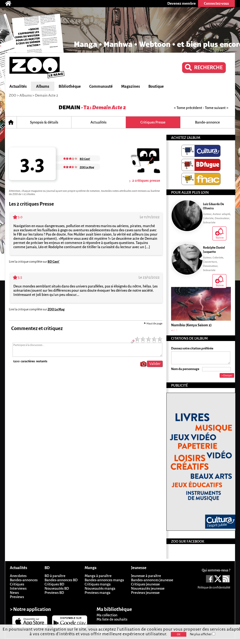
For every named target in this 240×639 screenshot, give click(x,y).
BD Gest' (54, 261)
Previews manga (97, 593)
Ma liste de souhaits (112, 619)
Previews (17, 597)
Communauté (101, 86)
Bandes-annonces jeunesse (152, 580)
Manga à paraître (98, 576)
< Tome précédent (188, 108)
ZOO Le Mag (56, 309)
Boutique (156, 86)
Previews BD (54, 593)
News (14, 593)
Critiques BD (54, 584)
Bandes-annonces (24, 580)
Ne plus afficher (201, 634)
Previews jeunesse (145, 593)
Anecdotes (18, 576)
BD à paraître (55, 576)
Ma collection (107, 615)
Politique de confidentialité (214, 587)
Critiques (17, 584)
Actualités (18, 86)
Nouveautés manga (100, 588)
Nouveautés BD (57, 588)
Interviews (18, 588)
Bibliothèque (70, 86)
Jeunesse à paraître (146, 576)
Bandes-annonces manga (104, 580)
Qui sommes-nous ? (216, 570)
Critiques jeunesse (145, 584)
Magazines (130, 86)
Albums (42, 86)
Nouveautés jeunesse (148, 588)
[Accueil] (10, 3)
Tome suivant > (216, 108)
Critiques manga (98, 584)
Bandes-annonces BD (61, 580)
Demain (69, 107)
